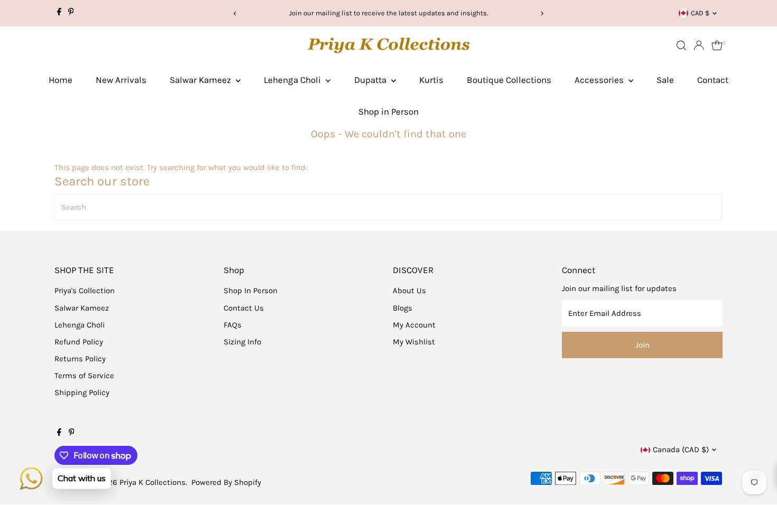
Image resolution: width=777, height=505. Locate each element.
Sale (665, 79)
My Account (414, 325)
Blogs (402, 308)
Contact (712, 79)
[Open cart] (717, 45)
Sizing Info (242, 342)
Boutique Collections (509, 79)
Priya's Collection (84, 290)
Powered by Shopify (226, 482)
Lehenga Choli (293, 79)
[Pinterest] (71, 13)
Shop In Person (251, 290)
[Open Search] (681, 45)
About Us (409, 290)
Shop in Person (388, 111)
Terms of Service (84, 375)
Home (60, 79)
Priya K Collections (152, 482)
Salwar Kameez (201, 79)
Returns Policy (80, 358)
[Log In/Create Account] (699, 45)
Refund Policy (78, 342)
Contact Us (244, 308)
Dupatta (371, 79)
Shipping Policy (81, 392)
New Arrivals (121, 79)
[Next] (541, 13)
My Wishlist (414, 342)
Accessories (600, 79)
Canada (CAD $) (681, 449)
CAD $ (700, 13)
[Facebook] (59, 13)
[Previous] (235, 13)
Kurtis (431, 79)
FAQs (233, 325)
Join (642, 345)
